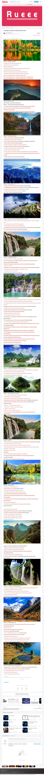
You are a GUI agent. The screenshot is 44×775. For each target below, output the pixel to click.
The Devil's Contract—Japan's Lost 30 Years (12, 443)
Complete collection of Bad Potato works (15, 30)
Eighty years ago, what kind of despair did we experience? (16, 400)
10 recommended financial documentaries (32, 722)
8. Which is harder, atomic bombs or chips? (12, 149)
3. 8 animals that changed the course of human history (14, 670)
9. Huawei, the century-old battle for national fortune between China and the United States (21, 151)
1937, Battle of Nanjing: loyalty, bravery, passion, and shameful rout (17, 398)
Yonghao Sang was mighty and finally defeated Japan (14, 225)
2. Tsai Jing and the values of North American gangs (13, 224)
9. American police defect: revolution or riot (12, 313)
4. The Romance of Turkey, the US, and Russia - (13, 375)
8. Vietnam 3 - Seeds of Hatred (9, 408)
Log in (28, 4)
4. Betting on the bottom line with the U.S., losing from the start (16, 306)
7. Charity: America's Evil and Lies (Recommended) (14, 311)
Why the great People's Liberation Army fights (13, 139)
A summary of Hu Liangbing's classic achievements (15, 729)
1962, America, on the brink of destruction (12, 396)
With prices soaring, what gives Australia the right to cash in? (15, 75)
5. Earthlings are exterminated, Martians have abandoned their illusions (18, 267)
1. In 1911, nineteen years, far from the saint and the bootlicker (15, 395)
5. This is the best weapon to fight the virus (12, 674)
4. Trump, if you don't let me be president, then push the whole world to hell (18, 592)
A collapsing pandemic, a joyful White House (12, 70)
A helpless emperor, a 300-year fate (11, 270)
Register (30, 4)
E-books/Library (11, 715)
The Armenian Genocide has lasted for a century (13, 490)
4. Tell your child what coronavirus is (10, 672)
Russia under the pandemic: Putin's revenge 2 (13, 516)
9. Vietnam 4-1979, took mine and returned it (12, 410)
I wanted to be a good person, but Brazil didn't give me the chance (16, 73)
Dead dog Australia (8, 631)
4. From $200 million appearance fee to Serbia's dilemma (14, 492)
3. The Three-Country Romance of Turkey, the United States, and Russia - (18, 373)
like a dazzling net (9, 32)
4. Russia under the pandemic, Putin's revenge (12, 514)
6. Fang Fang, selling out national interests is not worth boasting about (17, 230)
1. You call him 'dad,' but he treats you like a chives (13, 259)
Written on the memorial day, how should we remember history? (16, 71)
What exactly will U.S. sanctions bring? (11, 65)
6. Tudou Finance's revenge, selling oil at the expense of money (16, 269)
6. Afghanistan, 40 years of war (9, 450)
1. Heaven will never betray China (10, 137)
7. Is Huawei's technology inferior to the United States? (14, 148)
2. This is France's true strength (10, 488)
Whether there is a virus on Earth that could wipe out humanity (17, 667)
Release (36, 1)
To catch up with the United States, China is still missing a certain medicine (19, 106)
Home (4, 27)
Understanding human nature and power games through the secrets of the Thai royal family (21, 447)
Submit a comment (37, 743)
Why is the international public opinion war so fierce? (16, 340)
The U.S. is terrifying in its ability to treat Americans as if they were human (18, 301)
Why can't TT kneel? (8, 265)
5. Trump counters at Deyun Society (10, 594)
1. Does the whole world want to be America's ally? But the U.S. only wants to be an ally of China (22, 299)
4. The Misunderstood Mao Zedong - (11, 191)
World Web (11, 721)
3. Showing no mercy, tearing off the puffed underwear (14, 459)
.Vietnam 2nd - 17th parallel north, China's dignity (13, 407)
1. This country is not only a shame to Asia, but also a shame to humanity (18, 441)
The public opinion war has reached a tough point (15, 320)
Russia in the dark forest (8, 66)
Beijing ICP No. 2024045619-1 (7, 772)
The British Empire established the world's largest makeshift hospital (16, 68)
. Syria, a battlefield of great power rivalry (15, 632)
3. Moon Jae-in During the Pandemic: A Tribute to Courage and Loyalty (17, 445)
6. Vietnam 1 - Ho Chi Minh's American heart (12, 405)
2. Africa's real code (7, 627)
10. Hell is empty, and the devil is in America (12, 315)
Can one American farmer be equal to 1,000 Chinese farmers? (16, 321)
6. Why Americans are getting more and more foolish (14, 309)
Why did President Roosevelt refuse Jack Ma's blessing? (16, 264)
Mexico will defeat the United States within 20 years (14, 549)
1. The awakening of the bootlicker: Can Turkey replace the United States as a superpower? (21, 370)
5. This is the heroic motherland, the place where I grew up (15, 401)
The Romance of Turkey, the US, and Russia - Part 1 (14, 371)
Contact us (18, 772)
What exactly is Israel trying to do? (10, 636)
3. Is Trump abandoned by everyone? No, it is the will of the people (16, 591)
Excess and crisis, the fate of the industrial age (12, 63)
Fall (17, 487)
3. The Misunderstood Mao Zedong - (11, 189)
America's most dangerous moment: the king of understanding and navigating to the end (21, 587)
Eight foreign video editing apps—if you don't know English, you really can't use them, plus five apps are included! (34, 717)
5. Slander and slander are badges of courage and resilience (15, 144)
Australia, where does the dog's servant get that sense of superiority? (17, 638)
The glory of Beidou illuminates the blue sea (13, 146)
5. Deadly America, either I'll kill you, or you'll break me (14, 308)
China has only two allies (9, 109)
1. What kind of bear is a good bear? (10, 509)
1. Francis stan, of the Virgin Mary (10, 487)
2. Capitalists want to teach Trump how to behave (13, 589)
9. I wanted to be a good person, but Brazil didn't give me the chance (16, 639)
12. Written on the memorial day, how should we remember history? (16, 158)
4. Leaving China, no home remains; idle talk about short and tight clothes (19, 227)
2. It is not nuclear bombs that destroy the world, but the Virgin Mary (17, 108)
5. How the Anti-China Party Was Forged (12, 229)
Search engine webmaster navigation (32, 729)
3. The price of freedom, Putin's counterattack (13, 512)
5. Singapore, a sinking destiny (9, 448)
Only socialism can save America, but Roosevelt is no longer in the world (19, 339)
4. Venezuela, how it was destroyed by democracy (13, 554)
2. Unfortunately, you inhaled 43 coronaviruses (13, 668)
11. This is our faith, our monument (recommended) (14, 156)
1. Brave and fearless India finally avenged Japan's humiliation (15, 453)
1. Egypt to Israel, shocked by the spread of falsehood (14, 547)
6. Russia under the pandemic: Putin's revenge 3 (13, 517)
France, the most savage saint (10, 502)
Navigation (8, 27)
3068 (10, 700)
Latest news (22, 772)
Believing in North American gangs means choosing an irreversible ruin (19, 330)
